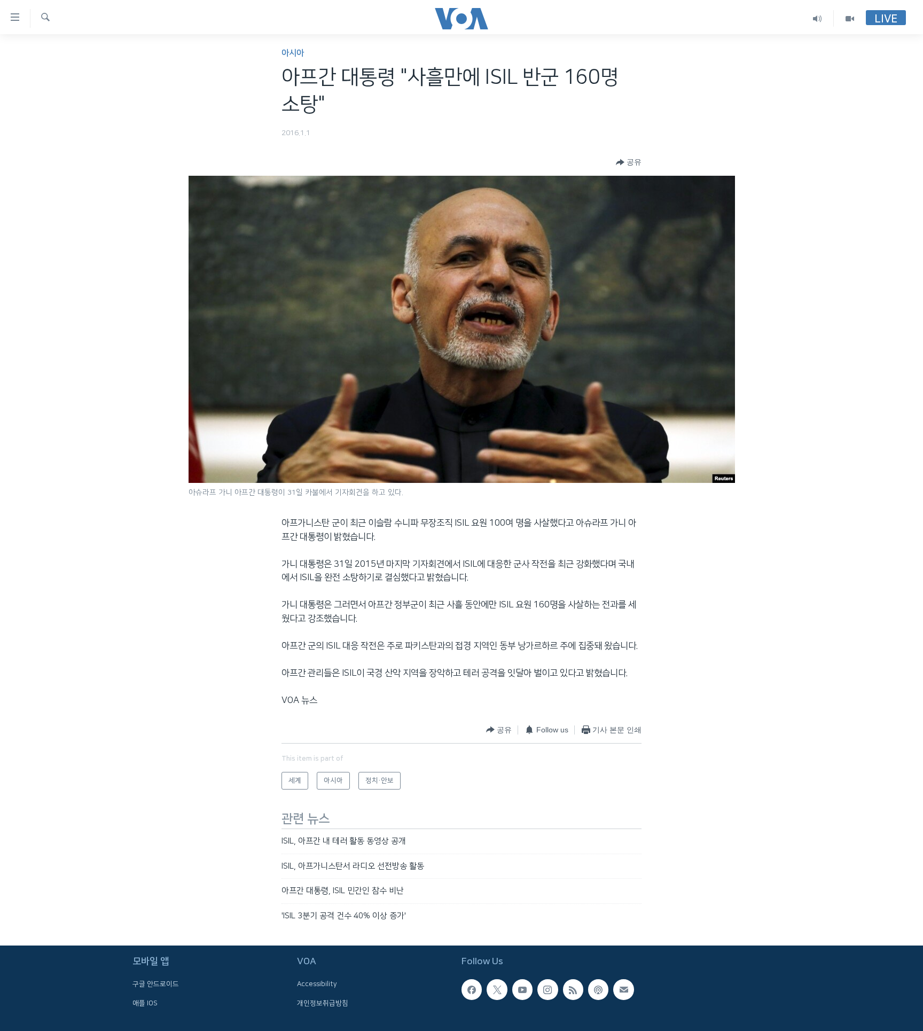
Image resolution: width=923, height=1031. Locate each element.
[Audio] (817, 18)
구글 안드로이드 (155, 984)
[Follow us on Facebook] (472, 989)
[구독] (623, 989)
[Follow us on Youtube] (522, 989)
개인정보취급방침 (322, 1003)
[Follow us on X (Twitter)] (497, 989)
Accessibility (317, 984)
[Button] (629, 162)
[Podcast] (598, 989)
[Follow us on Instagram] (547, 989)
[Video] (850, 18)
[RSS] (573, 989)
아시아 (292, 53)
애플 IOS (145, 1003)
